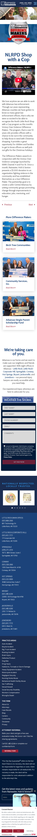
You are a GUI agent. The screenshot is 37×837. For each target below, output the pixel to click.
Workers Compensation (11, 692)
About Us (5, 704)
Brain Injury (6, 655)
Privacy (4, 724)
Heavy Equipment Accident (11, 669)
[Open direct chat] (31, 791)
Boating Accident (8, 652)
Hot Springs (7, 374)
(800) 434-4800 (26, 3)
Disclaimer (6, 722)
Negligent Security (9, 675)
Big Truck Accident (9, 649)
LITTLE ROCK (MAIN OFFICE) (12, 518)
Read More (10, 249)
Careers (5, 716)
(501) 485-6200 (7, 608)
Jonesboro (9, 377)
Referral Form (10, 751)
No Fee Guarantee (13, 761)
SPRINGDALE (7, 547)
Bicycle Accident (7, 647)
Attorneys (5, 707)
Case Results (6, 710)
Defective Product (8, 658)
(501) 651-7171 (7, 535)
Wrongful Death (8, 695)
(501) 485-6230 (7, 594)
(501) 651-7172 (7, 623)
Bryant (16, 374)
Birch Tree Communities (18, 245)
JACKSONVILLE (7, 606)
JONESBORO (6, 620)
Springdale (21, 371)
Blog (3, 713)
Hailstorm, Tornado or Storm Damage (16, 667)
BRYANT (5, 591)
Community (6, 719)
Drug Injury (6, 664)
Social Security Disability (11, 690)
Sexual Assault (7, 687)
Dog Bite (5, 661)
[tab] (12, 508)
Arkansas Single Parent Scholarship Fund (18, 321)
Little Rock (17, 368)
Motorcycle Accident (9, 672)
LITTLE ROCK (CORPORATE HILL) (14, 532)
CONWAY (5, 562)
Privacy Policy (8, 457)
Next (31, 204)
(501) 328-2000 (7, 564)
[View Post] (18, 231)
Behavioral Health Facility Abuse (14, 681)
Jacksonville (25, 374)
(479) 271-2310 (7, 550)
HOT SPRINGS (7, 576)
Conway (30, 371)
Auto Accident (7, 644)
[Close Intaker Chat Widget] (35, 791)
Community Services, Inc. (17, 282)
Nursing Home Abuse (10, 678)
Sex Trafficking (7, 684)
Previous (7, 204)
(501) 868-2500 (7, 521)
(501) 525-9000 (7, 579)
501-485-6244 (10, 743)
